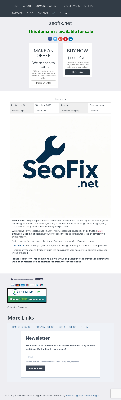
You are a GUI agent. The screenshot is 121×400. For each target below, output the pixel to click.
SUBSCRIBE (35, 368)
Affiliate (89, 6)
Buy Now (77, 72)
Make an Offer (43, 83)
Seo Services (72, 6)
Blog (30, 13)
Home (15, 6)
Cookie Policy (67, 327)
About (27, 6)
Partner (17, 13)
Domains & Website (47, 6)
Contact (43, 13)
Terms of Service (20, 327)
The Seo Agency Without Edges (82, 395)
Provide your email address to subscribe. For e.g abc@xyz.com (52, 362)
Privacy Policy (45, 327)
